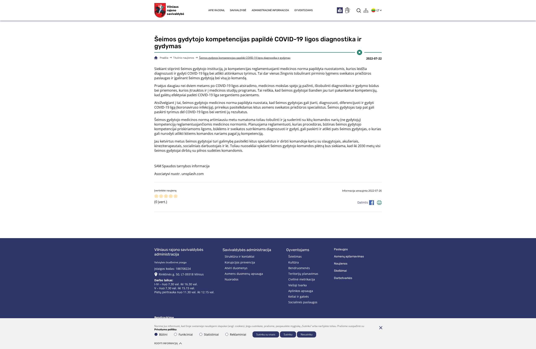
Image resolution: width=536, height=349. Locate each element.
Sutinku (288, 334)
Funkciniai (186, 334)
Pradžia (164, 57)
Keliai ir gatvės (298, 296)
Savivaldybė (238, 10)
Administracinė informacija (270, 10)
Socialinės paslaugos (302, 302)
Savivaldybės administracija (247, 250)
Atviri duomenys (236, 268)
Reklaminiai (238, 334)
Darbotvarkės (343, 278)
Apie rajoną (216, 10)
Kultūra (293, 262)
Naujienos (340, 263)
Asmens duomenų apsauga (244, 274)
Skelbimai (340, 270)
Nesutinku (306, 334)
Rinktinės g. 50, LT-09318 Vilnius (181, 274)
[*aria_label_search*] (359, 10)
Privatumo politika (165, 329)
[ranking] (176, 196)
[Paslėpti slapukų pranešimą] (381, 327)
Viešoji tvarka (297, 285)
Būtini (163, 334)
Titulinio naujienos (183, 57)
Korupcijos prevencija (240, 262)
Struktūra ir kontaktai (239, 256)
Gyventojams (303, 10)
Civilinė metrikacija (301, 279)
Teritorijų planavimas (303, 274)
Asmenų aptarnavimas (349, 256)
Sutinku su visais (265, 334)
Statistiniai (211, 334)
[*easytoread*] (340, 10)
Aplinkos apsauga (300, 291)
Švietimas (295, 256)
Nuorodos (231, 279)
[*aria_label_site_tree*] (365, 10)
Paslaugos (341, 249)
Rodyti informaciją (166, 343)
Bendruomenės (299, 268)
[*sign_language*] (347, 10)
